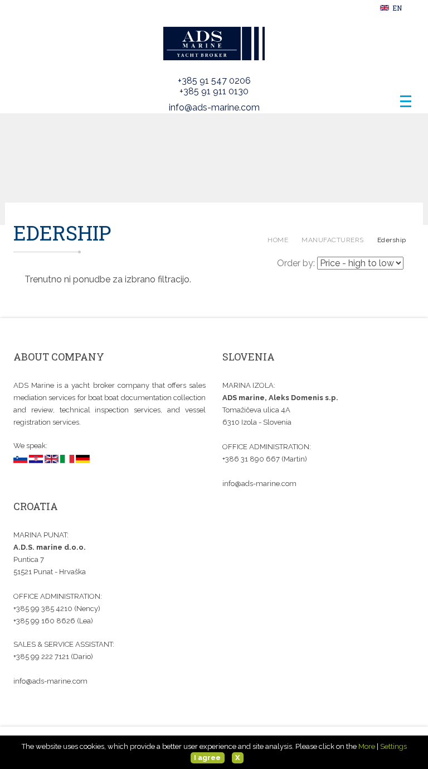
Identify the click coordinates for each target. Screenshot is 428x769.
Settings (393, 746)
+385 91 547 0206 (214, 80)
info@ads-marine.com (214, 107)
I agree (207, 757)
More (366, 746)
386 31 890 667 (252, 459)
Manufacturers (332, 240)
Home (278, 240)
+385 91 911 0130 (214, 91)
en (396, 7)
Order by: (296, 263)
